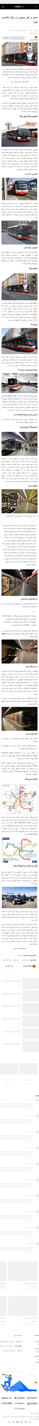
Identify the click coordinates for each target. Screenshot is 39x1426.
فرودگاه (17, 206)
